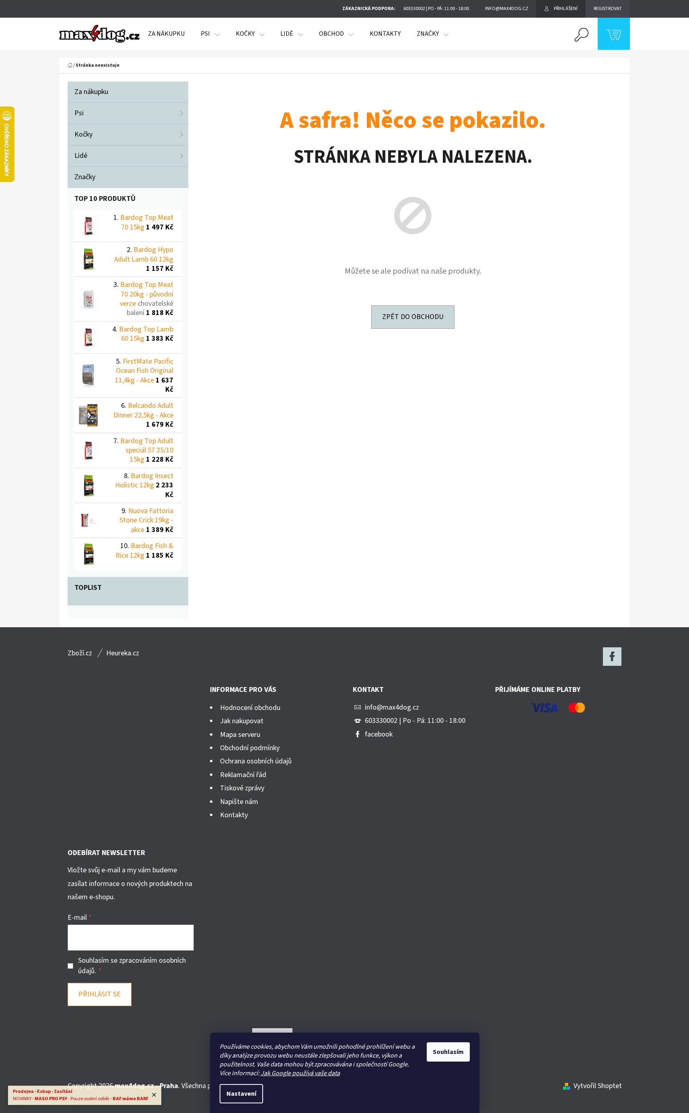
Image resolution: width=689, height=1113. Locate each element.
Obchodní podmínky (250, 748)
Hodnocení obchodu (250, 708)
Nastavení (241, 1093)
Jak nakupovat (241, 721)
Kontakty (234, 815)
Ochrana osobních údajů (256, 761)
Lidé (80, 156)
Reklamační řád (243, 775)
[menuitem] (166, 34)
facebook (379, 734)
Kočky (83, 134)
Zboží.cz (80, 653)
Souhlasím (448, 1052)
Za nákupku (91, 92)
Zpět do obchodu (413, 317)
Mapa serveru (240, 735)
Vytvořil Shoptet (598, 1086)
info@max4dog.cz (392, 707)
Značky (84, 177)
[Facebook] (612, 656)
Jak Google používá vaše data (300, 1073)
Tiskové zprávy (242, 788)
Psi (79, 113)
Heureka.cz (122, 653)
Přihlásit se (99, 994)
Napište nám (239, 802)
